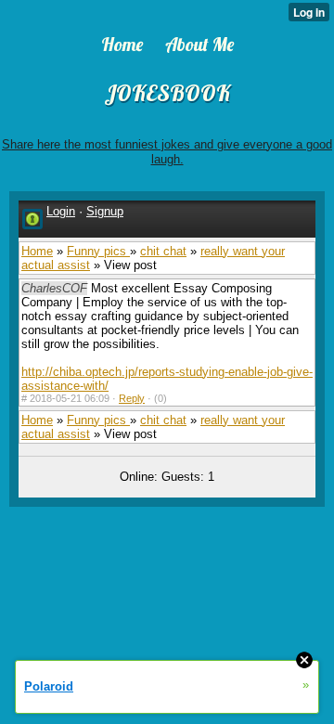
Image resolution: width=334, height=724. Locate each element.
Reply (132, 398)
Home (37, 251)
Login (60, 211)
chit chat (163, 251)
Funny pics (98, 251)
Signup (104, 211)
